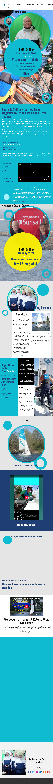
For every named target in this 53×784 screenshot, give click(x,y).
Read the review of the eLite (26, 379)
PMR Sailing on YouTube (7, 163)
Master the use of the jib (9, 147)
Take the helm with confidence (10, 149)
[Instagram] (37, 772)
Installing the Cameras (6, 393)
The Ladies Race (5, 390)
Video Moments (5, 397)
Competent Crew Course (26, 63)
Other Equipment (5, 394)
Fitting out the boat (6, 388)
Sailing (3, 389)
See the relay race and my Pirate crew (11, 158)
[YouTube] (48, 772)
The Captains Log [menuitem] (20, 4)
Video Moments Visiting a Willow (8, 176)
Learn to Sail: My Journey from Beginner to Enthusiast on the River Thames (24, 112)
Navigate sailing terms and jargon (11, 142)
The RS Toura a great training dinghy (26, 465)
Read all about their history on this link (14, 580)
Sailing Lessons (41, 307)
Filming (3, 396)
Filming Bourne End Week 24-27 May (8, 375)
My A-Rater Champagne (26, 69)
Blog (26, 73)
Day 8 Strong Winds (26, 263)
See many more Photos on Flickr (26, 66)
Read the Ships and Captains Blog (8, 382)
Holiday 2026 (26, 253)
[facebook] (29, 772)
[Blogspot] (44, 772)
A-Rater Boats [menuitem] (30, 4)
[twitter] (33, 772)
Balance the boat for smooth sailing (11, 146)
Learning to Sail (26, 53)
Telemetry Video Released (7, 178)
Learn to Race (6, 151)
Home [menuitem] (3, 4)
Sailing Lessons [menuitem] (40, 4)
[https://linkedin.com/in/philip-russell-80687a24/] (40, 772)
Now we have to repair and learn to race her (23, 586)
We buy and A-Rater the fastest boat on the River (26, 536)
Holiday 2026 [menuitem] (11, 4)
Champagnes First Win (25, 59)
